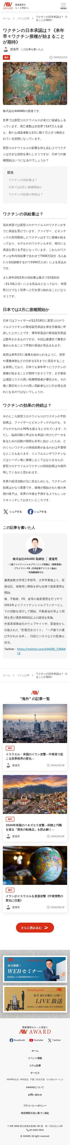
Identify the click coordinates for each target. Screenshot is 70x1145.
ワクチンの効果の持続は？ (26, 194)
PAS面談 (24, 1079)
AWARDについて (35, 1087)
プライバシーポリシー (35, 1105)
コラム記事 (23, 18)
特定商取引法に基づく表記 (35, 1113)
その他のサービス (55, 1079)
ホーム (6, 18)
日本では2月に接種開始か (25, 187)
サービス (35, 1072)
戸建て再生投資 (37, 1079)
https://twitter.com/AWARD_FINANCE (41, 651)
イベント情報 (35, 1058)
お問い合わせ (35, 1094)
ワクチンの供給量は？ (23, 180)
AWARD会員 (13, 1079)
